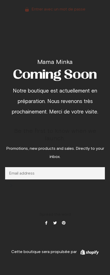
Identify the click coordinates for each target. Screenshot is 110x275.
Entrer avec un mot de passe (57, 9)
